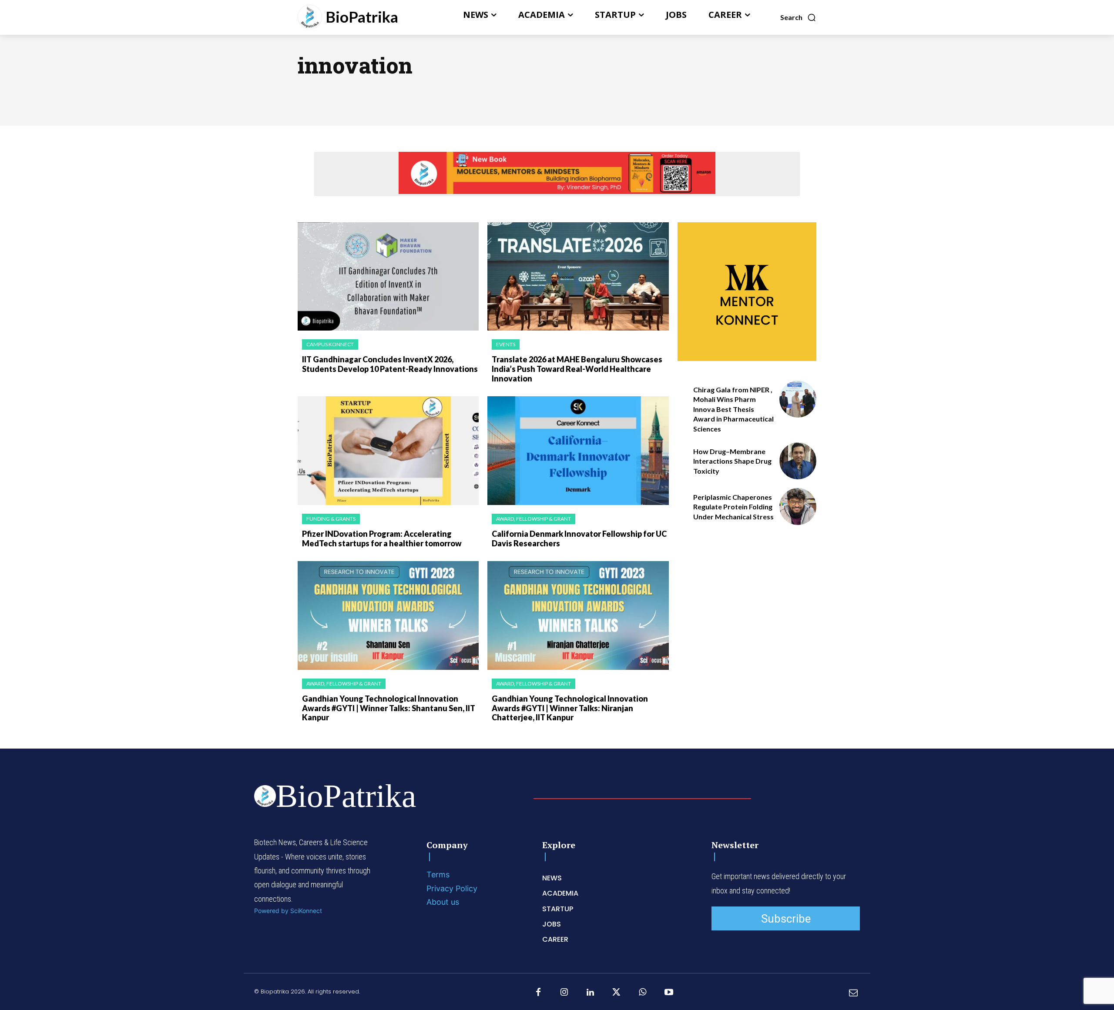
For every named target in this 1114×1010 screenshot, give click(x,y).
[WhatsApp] (643, 992)
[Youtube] (669, 992)
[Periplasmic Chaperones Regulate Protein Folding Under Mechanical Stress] (797, 506)
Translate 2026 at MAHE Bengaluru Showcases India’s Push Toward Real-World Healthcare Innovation (577, 369)
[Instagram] (564, 992)
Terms (438, 874)
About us (442, 901)
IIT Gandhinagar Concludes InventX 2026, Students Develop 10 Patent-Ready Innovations (390, 364)
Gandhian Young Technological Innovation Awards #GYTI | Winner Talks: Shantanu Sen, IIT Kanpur (388, 708)
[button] (798, 17)
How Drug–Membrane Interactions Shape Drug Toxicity (732, 461)
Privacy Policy (451, 888)
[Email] (853, 992)
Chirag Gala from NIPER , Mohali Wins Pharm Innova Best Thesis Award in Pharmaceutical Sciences (733, 409)
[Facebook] (538, 992)
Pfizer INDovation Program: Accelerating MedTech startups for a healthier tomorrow (382, 538)
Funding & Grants (331, 518)
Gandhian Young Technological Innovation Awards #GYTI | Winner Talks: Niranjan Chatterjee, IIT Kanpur (570, 708)
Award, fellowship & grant (533, 518)
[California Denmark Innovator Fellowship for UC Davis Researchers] (577, 450)
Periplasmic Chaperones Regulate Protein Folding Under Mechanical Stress (733, 507)
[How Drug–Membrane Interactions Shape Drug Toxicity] (797, 460)
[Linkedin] (590, 992)
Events (505, 344)
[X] (616, 992)
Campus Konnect (330, 344)
